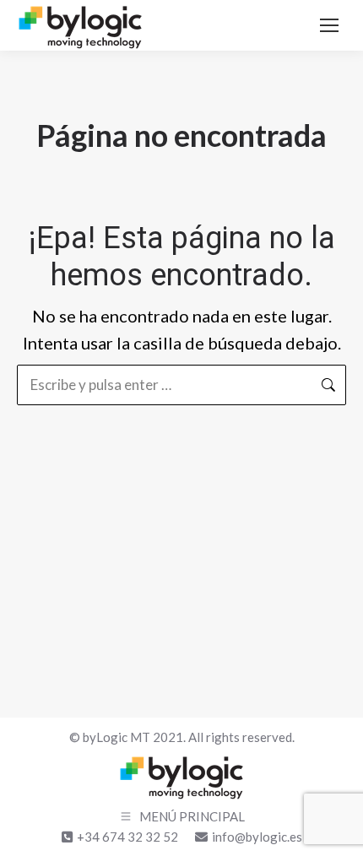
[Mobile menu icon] (329, 25)
